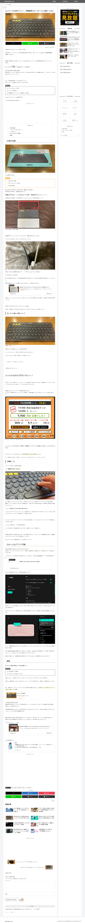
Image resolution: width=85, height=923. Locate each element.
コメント (8, 880)
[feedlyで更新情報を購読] (17, 750)
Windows (20, 787)
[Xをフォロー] (15, 750)
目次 (28, 125)
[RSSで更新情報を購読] (19, 750)
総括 (11, 135)
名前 (6, 894)
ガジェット (8, 787)
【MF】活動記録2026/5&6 (65, 69)
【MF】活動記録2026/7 (65, 66)
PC (16, 787)
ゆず (16, 742)
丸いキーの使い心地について (17, 129)
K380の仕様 (12, 128)
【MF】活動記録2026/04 (65, 72)
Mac (13, 787)
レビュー (25, 787)
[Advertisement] (30, 113)
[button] (80, 4)
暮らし (30, 787)
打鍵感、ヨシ (14, 131)
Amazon (21, 698)
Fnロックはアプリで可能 (15, 133)
